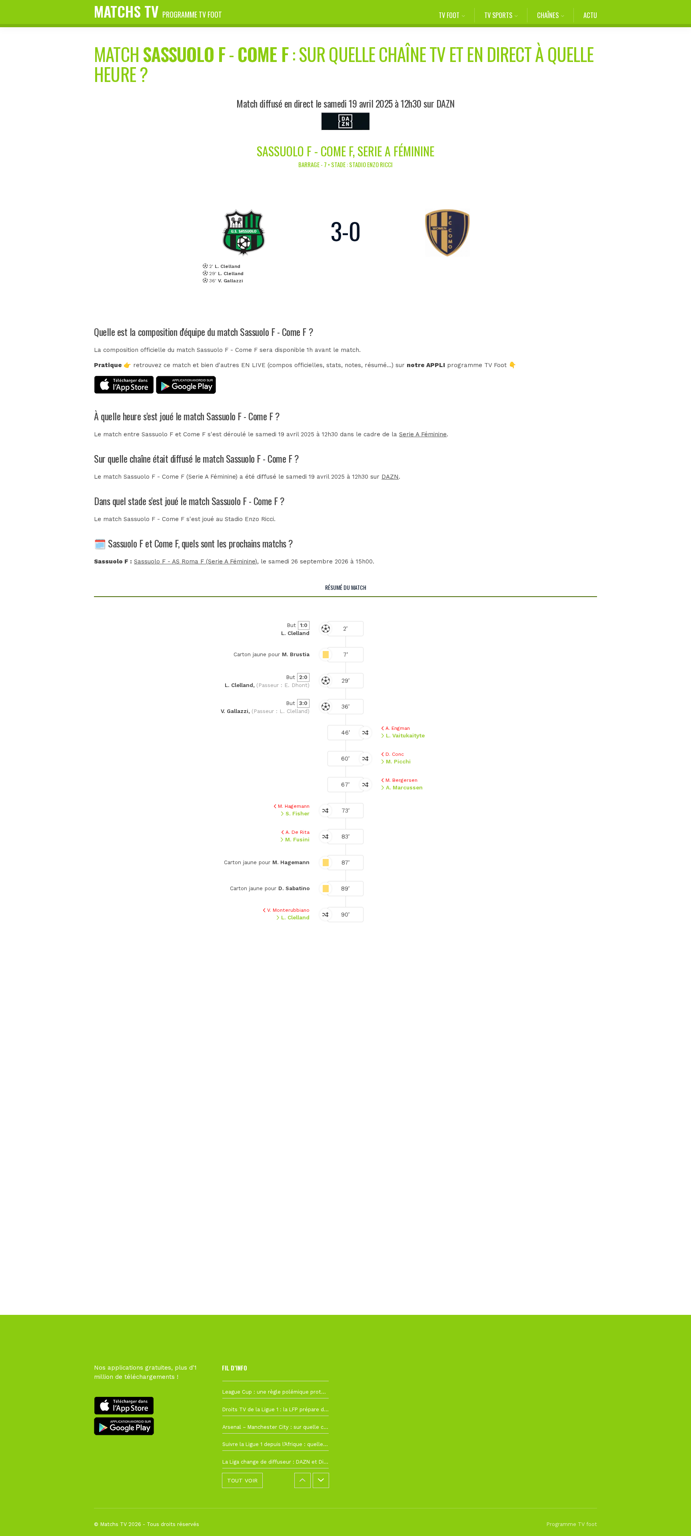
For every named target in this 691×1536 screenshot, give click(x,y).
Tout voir (242, 1480)
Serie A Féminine (423, 434)
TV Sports (498, 15)
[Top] (669, 1518)
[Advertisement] (345, 1083)
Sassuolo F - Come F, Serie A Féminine (345, 151)
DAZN (390, 476)
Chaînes (548, 15)
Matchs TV (158, 11)
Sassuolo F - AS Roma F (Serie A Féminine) (195, 561)
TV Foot (449, 15)
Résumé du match (345, 587)
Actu (590, 15)
